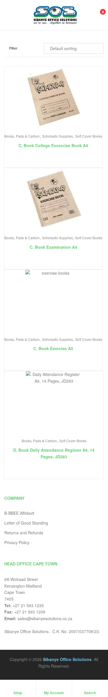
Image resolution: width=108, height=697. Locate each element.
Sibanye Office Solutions (67, 659)
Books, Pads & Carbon (22, 136)
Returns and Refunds (23, 532)
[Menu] (10, 15)
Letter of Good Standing (26, 523)
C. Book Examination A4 (53, 247)
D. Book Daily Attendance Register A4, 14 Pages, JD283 (53, 453)
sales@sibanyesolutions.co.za (45, 618)
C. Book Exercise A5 (53, 348)
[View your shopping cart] (96, 15)
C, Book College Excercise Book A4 (53, 145)
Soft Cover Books (88, 136)
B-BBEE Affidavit (19, 513)
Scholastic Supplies (57, 136)
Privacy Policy (16, 542)
